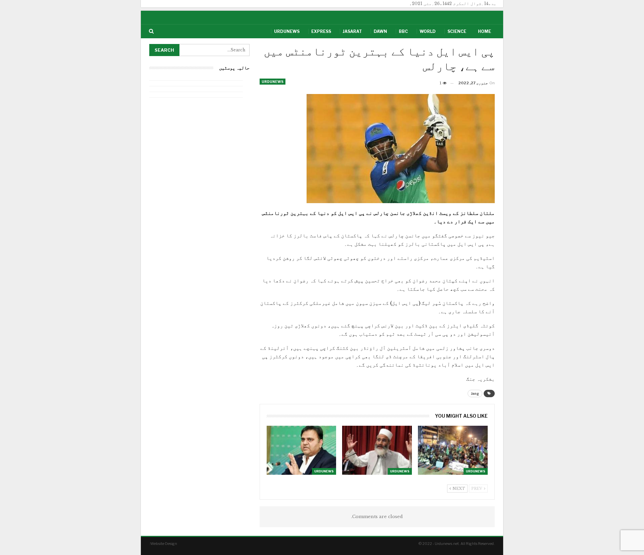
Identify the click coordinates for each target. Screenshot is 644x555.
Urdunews (287, 31)
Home (484, 31)
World (428, 31)
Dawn (380, 31)
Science (456, 31)
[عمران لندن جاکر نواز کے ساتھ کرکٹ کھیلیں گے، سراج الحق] (377, 450)
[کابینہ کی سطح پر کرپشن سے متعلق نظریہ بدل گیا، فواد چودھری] (301, 450)
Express (321, 31)
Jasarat (352, 31)
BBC (403, 31)
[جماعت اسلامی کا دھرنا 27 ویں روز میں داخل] (453, 450)
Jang (475, 393)
